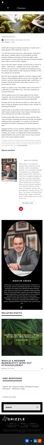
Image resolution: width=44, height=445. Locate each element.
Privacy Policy (13, 425)
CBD (12, 117)
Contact (35, 426)
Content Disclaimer (23, 145)
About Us (13, 423)
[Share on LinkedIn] (35, 441)
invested (8, 131)
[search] (37, 407)
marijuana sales (36, 76)
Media (23, 423)
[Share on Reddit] (39, 441)
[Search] (40, 2)
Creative (33, 423)
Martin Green (9, 40)
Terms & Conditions (31, 425)
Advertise (12, 426)
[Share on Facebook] (27, 441)
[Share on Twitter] (31, 441)
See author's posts (27, 203)
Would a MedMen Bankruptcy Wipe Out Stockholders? (17, 363)
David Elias (33, 99)
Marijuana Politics (8, 36)
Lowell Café (5, 48)
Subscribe (24, 426)
